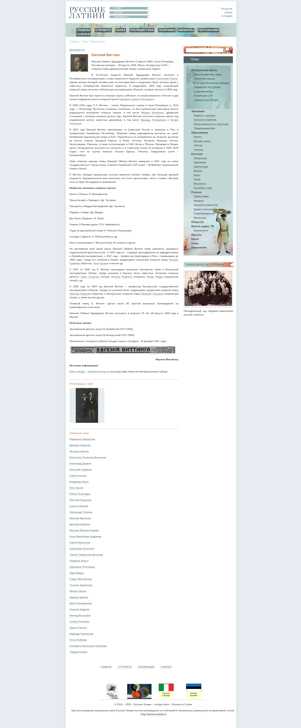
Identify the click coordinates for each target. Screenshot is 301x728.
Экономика (198, 111)
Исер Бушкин (100, 263)
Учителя (198, 149)
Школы (198, 136)
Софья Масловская (81, 579)
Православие (201, 196)
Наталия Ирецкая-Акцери (84, 530)
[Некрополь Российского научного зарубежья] (112, 698)
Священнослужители (206, 204)
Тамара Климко (78, 652)
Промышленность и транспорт (211, 124)
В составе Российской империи (211, 82)
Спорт (195, 243)
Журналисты (201, 230)
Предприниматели (204, 128)
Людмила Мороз (79, 560)
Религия (196, 192)
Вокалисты (200, 183)
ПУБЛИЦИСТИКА (142, 30)
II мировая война (203, 91)
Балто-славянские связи (207, 74)
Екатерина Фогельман (82, 566)
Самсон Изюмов (79, 506)
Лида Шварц (77, 572)
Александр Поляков (81, 512)
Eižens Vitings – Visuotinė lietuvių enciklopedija (95, 371)
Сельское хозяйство (205, 119)
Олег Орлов (76, 487)
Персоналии (98, 41)
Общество (197, 221)
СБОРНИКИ (166, 30)
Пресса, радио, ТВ (202, 226)
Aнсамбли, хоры (203, 187)
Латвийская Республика (207, 87)
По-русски (226, 8)
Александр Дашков (80, 463)
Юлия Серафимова (81, 603)
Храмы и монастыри (205, 209)
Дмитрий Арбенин (80, 524)
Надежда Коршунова (81, 633)
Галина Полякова (79, 621)
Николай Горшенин (80, 500)
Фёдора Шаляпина (152, 112)
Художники (200, 162)
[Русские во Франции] (179, 698)
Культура (197, 153)
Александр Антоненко (82, 548)
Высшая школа (202, 141)
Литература (200, 158)
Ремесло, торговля (204, 115)
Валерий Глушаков (152, 293)
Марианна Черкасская (82, 439)
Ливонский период (204, 78)
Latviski (228, 12)
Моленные (200, 217)
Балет (197, 175)
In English (227, 16)
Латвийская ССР (203, 95)
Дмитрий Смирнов (80, 445)
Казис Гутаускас (90, 276)
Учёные (198, 145)
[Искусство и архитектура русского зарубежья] (139, 698)
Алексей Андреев (79, 609)
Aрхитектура (201, 166)
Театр (197, 179)
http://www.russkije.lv (153, 714)
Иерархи (199, 200)
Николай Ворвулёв (80, 293)
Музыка (198, 170)
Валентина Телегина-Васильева (88, 457)
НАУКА (120, 30)
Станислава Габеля (166, 78)
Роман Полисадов (80, 493)
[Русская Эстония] (193, 698)
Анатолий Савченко (81, 469)
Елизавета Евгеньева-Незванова (88, 645)
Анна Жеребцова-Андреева (85, 536)
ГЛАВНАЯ (84, 30)
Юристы (196, 234)
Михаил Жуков (78, 591)
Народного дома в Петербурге (136, 99)
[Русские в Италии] (165, 698)
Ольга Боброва (78, 639)
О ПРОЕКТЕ (103, 30)
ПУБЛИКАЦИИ (146, 666)
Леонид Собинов (79, 451)
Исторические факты (204, 70)
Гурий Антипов (78, 475)
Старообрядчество (204, 213)
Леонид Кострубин (80, 615)
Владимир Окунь (79, 481)
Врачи (195, 238)
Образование (199, 132)
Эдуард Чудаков (79, 597)
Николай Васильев (80, 518)
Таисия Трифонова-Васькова (86, 554)
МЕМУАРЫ (186, 30)
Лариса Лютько (78, 627)
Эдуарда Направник (152, 119)
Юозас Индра (155, 276)
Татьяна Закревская (81, 585)
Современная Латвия (206, 99)
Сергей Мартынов (80, 542)
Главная (74, 41)
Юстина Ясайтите (121, 276)
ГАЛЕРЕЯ (83, 34)
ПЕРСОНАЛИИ (208, 30)
